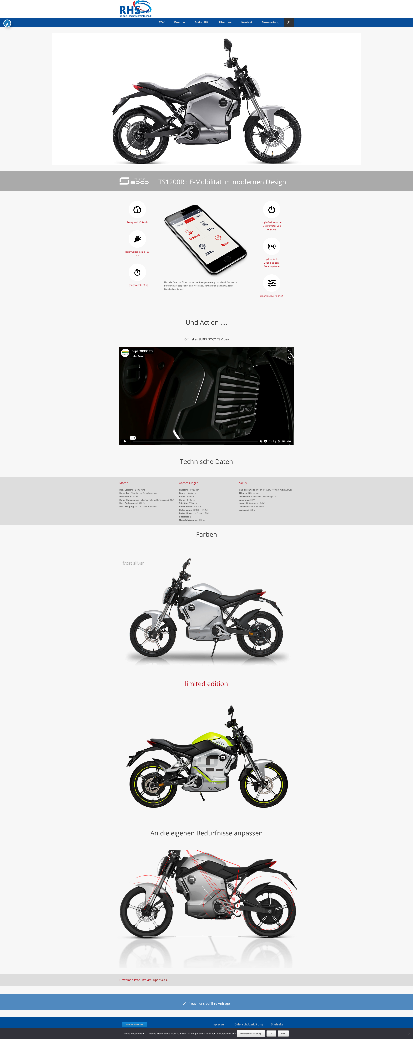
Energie (179, 22)
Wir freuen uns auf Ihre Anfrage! (207, 1003)
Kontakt (246, 22)
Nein (283, 1033)
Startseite (277, 1024)
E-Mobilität (202, 22)
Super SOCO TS (162, 980)
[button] (289, 22)
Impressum (219, 1024)
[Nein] (409, 1033)
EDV (162, 22)
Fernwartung (270, 22)
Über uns (225, 22)
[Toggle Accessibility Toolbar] (7, 23)
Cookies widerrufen (134, 1024)
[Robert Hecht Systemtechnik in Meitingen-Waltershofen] (135, 9)
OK (271, 1033)
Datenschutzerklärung (248, 1024)
